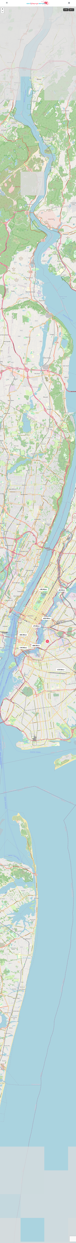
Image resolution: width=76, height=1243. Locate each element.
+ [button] (2, 9)
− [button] (2, 12)
